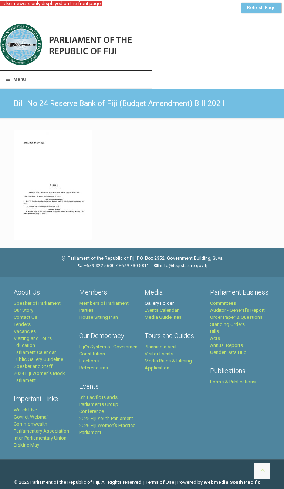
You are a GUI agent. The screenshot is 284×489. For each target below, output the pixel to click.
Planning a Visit (161, 346)
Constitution (92, 354)
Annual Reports (226, 345)
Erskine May (26, 445)
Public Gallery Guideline (38, 359)
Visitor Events (159, 354)
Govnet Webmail (31, 417)
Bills (214, 331)
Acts (215, 338)
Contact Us (25, 317)
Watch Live (25, 410)
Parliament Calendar (35, 352)
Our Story (23, 310)
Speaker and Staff (33, 366)
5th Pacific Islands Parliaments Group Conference (98, 404)
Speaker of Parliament (37, 303)
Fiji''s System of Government (109, 346)
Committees (223, 303)
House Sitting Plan (98, 317)
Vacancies (25, 331)
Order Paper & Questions (236, 317)
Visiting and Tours (33, 338)
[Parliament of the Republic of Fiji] (96, 45)
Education (24, 345)
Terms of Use (160, 482)
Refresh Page (261, 7)
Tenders (22, 324)
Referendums (93, 368)
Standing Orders (227, 324)
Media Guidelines (163, 317)
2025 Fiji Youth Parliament (106, 418)
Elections (89, 361)
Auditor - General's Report (237, 310)
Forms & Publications (233, 382)
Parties (86, 310)
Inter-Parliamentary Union (40, 438)
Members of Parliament (104, 303)
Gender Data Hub (228, 352)
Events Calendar (162, 310)
